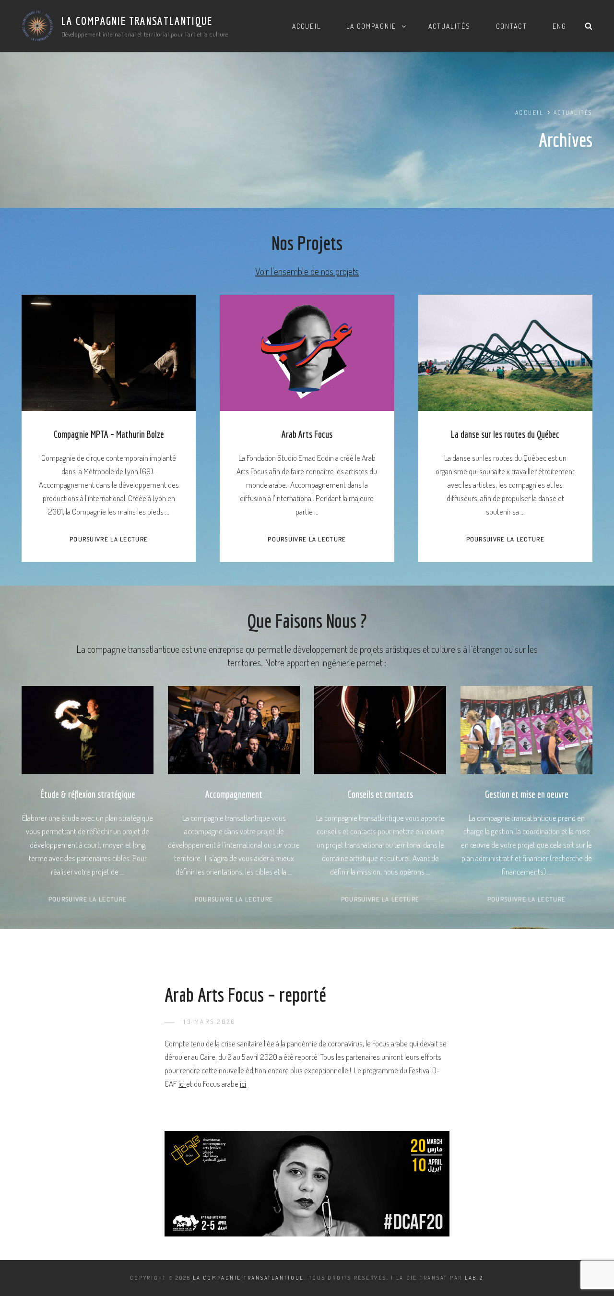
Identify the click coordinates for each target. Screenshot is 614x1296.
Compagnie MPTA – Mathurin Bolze (109, 434)
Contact (511, 26)
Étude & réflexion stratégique (87, 794)
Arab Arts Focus (307, 434)
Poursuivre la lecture (109, 539)
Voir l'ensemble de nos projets (307, 271)
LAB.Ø (474, 1277)
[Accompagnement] (234, 730)
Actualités (449, 26)
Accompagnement (233, 794)
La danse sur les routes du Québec (505, 434)
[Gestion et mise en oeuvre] (526, 730)
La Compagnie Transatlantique (136, 20)
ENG (560, 26)
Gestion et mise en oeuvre (526, 794)
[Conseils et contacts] (380, 730)
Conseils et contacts (380, 794)
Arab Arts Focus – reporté (245, 995)
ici (182, 1084)
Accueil (306, 26)
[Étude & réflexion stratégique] (88, 730)
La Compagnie (371, 26)
